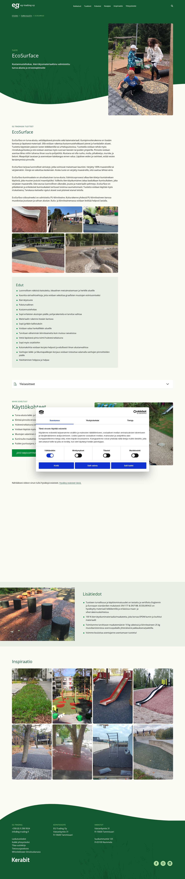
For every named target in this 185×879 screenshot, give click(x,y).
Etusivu (15, 16)
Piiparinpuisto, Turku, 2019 (66, 720)
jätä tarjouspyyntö (27, 453)
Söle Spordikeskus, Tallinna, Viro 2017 (30, 776)
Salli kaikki (128, 466)
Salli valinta (92, 466)
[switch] (78, 455)
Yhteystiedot (131, 6)
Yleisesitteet (27, 384)
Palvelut (97, 6)
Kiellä (56, 466)
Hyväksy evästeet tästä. (70, 482)
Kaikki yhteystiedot (21, 842)
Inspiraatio (118, 6)
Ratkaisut (77, 6)
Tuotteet (87, 6)
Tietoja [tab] (130, 420)
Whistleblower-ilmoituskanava (26, 851)
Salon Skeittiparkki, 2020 (146, 776)
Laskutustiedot (19, 839)
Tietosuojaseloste (20, 848)
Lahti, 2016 (59, 776)
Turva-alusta (26, 16)
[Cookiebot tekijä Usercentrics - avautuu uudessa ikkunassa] (135, 412)
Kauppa (107, 6)
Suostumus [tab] (55, 420)
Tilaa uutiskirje (19, 845)
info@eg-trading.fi (20, 831)
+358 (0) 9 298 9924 (21, 828)
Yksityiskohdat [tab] (92, 420)
